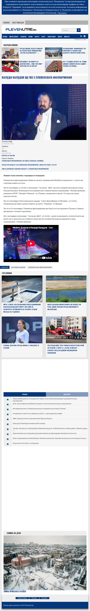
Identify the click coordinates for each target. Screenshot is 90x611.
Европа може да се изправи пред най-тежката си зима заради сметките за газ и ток (44, 433)
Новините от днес (80, 39)
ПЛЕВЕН (60, 37)
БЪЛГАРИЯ (23, 37)
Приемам (62, 13)
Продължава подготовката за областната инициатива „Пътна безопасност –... (31, 50)
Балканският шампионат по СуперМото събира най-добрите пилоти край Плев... (74, 50)
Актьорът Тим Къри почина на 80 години (29, 423)
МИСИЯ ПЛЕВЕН (13, 37)
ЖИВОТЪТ (67, 37)
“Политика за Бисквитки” (73, 9)
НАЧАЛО (5, 37)
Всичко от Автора (8, 155)
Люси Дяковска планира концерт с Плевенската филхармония (25, 169)
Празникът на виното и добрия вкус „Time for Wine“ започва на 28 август (31, 64)
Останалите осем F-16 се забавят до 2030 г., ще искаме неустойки (37, 413)
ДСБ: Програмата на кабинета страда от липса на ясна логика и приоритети (42, 403)
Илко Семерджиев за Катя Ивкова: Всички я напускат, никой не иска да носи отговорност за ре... (50, 438)
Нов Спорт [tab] (67, 394)
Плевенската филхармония (40, 267)
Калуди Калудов (18, 267)
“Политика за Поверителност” (46, 9)
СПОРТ (43, 37)
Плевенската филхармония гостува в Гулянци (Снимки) (22, 161)
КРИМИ (30, 37)
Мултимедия (18, 22)
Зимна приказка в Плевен (15, 591)
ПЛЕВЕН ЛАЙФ (52, 37)
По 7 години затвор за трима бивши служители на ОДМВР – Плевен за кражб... (75, 64)
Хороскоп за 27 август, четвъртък (26, 443)
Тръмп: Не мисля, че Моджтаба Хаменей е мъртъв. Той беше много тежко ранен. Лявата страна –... (50, 429)
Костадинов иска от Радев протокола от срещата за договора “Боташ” (39, 408)
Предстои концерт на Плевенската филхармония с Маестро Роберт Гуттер (29, 165)
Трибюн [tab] (24, 394)
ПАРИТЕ (37, 37)
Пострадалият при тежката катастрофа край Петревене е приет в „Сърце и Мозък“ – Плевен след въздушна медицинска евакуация (65, 349)
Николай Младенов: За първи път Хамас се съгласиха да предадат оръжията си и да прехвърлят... (45, 399)
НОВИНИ (6, 22)
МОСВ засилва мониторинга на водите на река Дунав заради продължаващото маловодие (64, 307)
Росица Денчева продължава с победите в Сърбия (21, 346)
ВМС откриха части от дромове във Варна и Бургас (32, 418)
